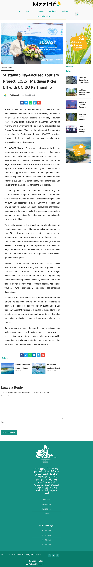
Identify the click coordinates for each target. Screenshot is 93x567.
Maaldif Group (46, 509)
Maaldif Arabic (46, 504)
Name (3, 422)
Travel (41, 11)
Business (52, 11)
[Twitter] (53, 555)
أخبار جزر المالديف (43, 16)
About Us (46, 499)
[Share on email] (39, 103)
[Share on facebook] (22, 103)
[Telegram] (57, 555)
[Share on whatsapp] (30, 103)
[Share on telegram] (35, 103)
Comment (5, 396)
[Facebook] (49, 555)
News (28, 11)
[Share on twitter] (26, 103)
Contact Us (46, 513)
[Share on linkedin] (34, 355)
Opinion (65, 11)
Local (5, 67)
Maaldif (48, 531)
